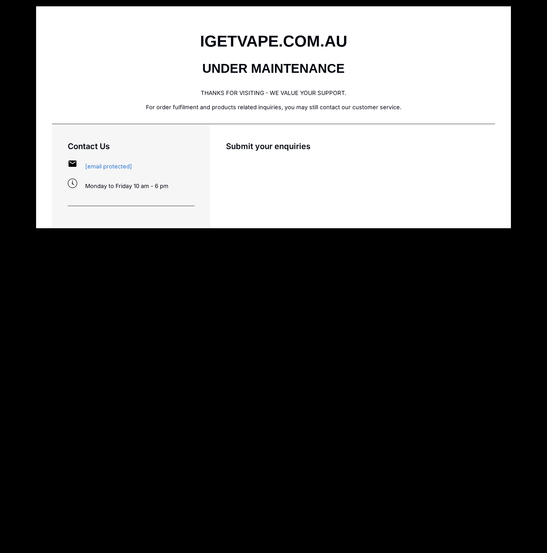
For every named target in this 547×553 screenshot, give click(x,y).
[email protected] (108, 166)
